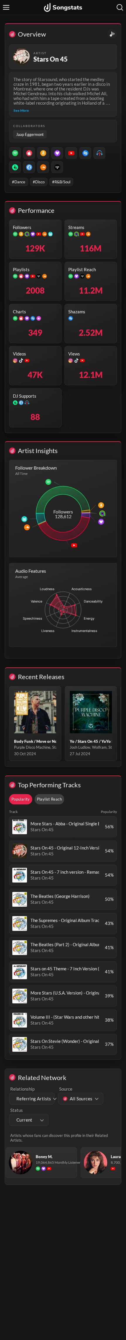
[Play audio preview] (19, 827)
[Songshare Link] (112, 34)
